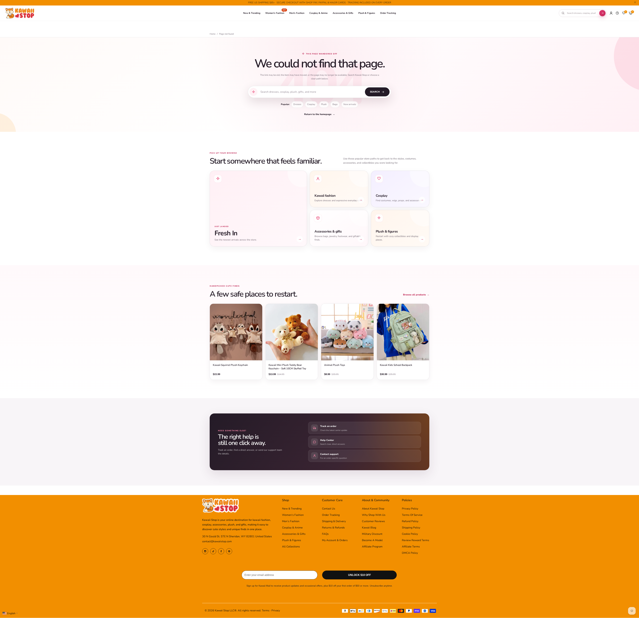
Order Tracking (331, 515)
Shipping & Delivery (334, 521)
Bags (334, 104)
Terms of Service (412, 515)
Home (212, 34)
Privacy (275, 611)
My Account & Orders (335, 540)
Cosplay (311, 104)
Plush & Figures (291, 540)
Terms (265, 611)
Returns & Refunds (333, 528)
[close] (635, 2)
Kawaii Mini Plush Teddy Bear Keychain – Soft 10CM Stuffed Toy (287, 366)
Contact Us (328, 509)
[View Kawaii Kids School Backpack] (403, 332)
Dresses (297, 104)
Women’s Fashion (293, 515)
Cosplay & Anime (292, 528)
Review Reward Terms (415, 540)
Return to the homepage (319, 114)
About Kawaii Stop (373, 509)
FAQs (325, 534)
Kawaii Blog (369, 528)
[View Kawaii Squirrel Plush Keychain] (236, 332)
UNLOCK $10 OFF (359, 575)
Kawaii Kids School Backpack (396, 365)
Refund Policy (410, 521)
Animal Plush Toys (334, 365)
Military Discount (372, 534)
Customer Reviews (373, 521)
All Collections (291, 547)
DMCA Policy (410, 553)
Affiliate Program (372, 547)
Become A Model (372, 540)
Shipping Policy (411, 528)
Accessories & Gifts (294, 534)
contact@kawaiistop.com (217, 541)
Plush (323, 104)
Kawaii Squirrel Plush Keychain (230, 365)
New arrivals (349, 104)
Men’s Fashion (290, 521)
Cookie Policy (410, 534)
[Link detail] (205, 551)
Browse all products (416, 294)
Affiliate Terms (411, 547)
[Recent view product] (617, 13)
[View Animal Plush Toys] (347, 332)
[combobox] (581, 13)
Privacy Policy (410, 509)
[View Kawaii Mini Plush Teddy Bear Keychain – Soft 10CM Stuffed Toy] (292, 332)
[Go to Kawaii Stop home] (20, 13)
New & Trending (292, 509)
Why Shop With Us (373, 515)
